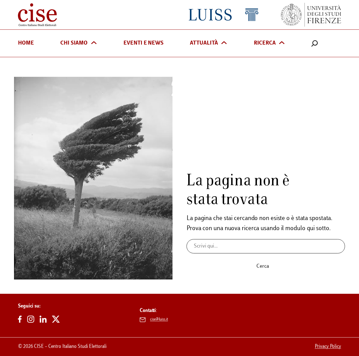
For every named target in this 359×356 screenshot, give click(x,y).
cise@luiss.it (159, 320)
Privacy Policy (328, 346)
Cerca (262, 266)
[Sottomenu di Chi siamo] (94, 43)
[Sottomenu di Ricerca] (282, 43)
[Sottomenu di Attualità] (224, 43)
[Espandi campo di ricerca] (314, 43)
